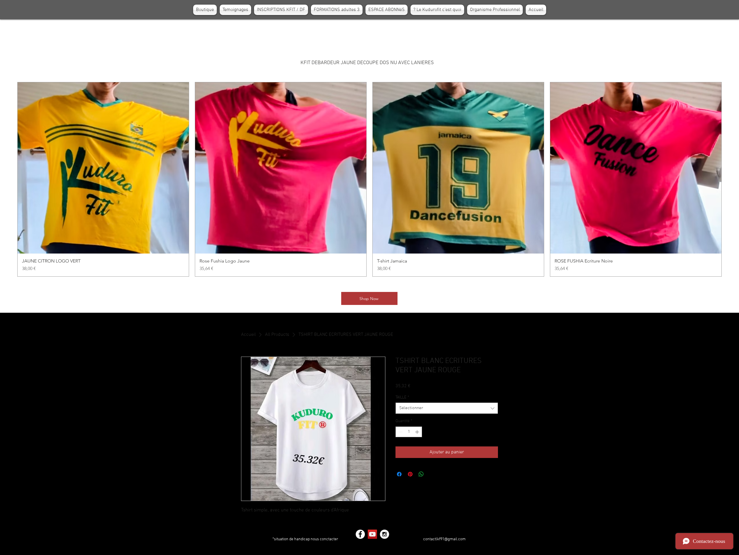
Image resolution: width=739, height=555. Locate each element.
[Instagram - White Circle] (384, 534)
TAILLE (402, 397)
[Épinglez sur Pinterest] (410, 474)
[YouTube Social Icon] (372, 534)
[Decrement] (400, 432)
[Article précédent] (9, 179)
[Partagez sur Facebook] (399, 474)
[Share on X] (432, 474)
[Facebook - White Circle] (360, 534)
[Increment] (417, 432)
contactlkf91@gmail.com (444, 539)
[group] (369, 179)
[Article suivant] (729, 179)
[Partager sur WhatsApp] (421, 474)
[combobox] (446, 408)
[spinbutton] (409, 432)
